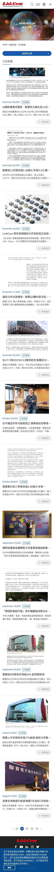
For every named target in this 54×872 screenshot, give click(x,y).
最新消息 (12, 44)
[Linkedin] (27, 846)
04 (32, 829)
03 (27, 829)
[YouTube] (21, 846)
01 (17, 829)
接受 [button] (9, 868)
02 (22, 829)
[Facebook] (15, 846)
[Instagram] (32, 846)
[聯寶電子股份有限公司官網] (13, 4)
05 (37, 829)
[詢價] (38, 4)
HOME (5, 44)
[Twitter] (38, 846)
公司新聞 (21, 44)
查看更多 (45, 122)
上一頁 (13, 828)
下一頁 (40, 828)
